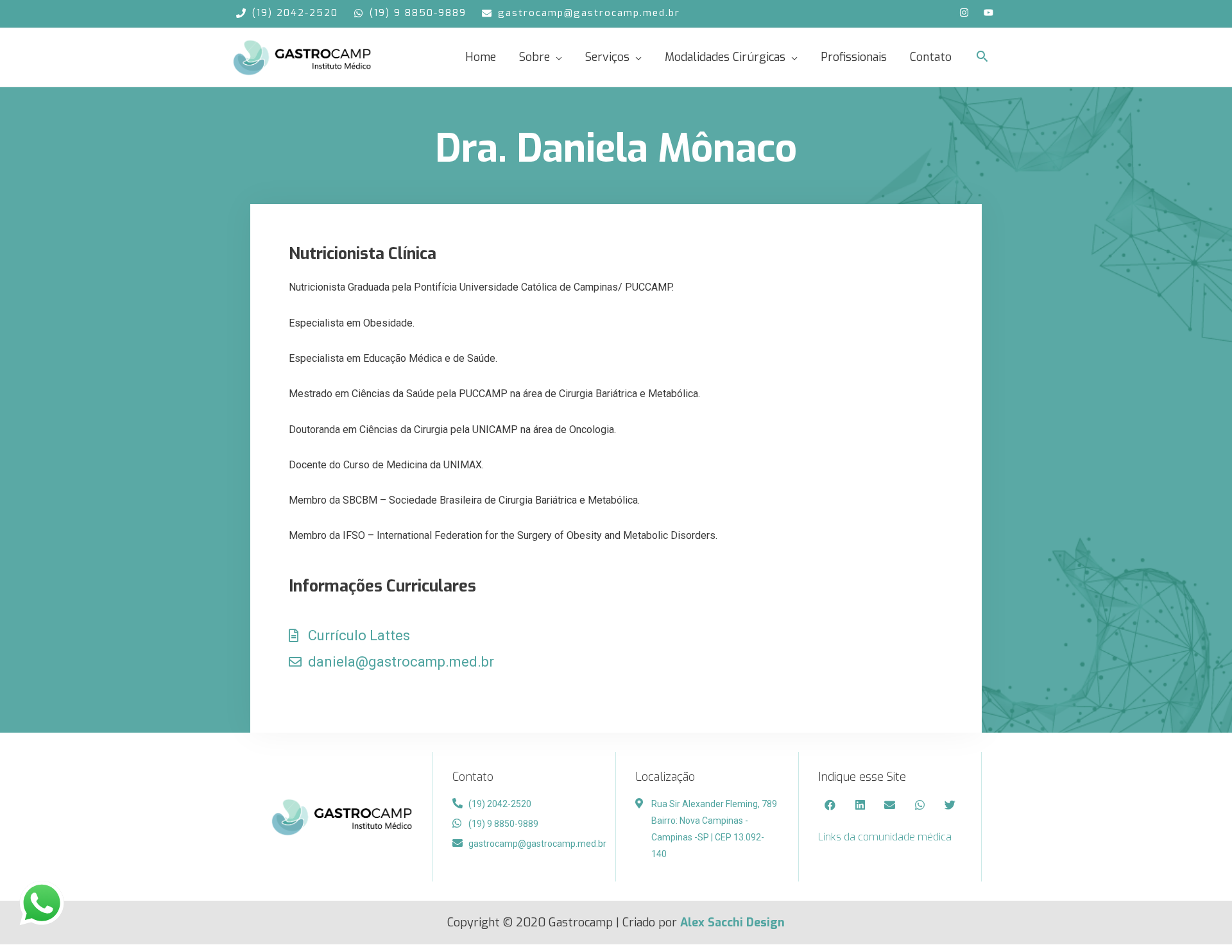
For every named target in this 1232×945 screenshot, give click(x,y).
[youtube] (990, 12)
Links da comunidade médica (885, 837)
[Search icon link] (982, 57)
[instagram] (970, 12)
